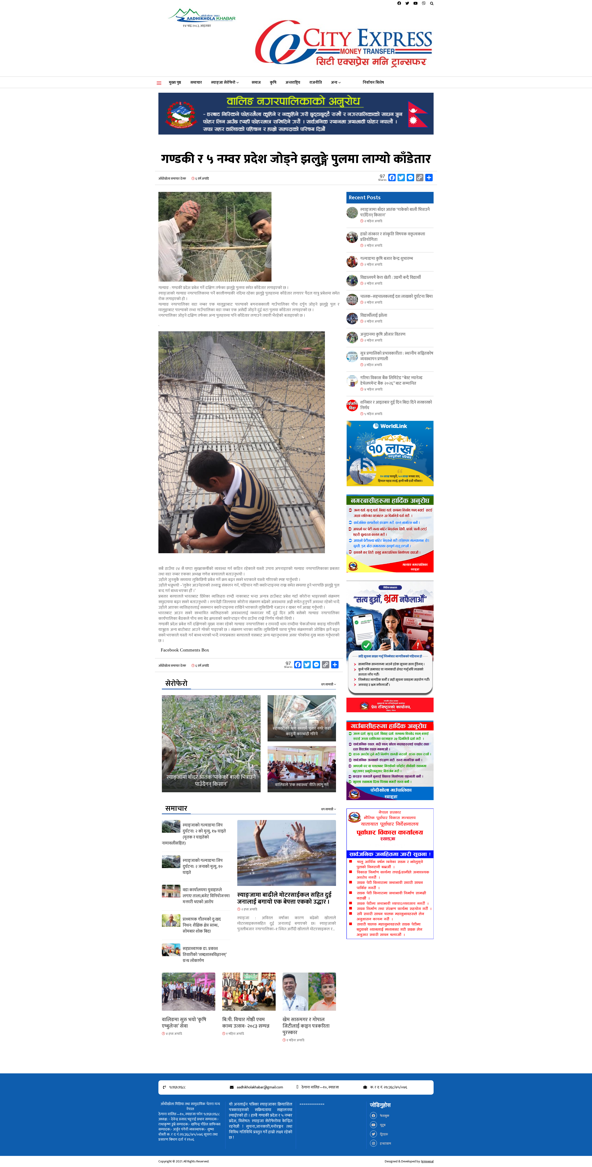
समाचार (196, 82)
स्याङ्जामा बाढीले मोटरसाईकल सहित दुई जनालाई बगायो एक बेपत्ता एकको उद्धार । (284, 898)
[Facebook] (399, 3)
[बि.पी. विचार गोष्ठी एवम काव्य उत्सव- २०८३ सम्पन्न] (249, 994)
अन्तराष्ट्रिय (293, 82)
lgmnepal (427, 1161)
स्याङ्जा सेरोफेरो (223, 82)
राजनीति (315, 82)
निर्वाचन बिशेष (373, 82)
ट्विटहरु (383, 1134)
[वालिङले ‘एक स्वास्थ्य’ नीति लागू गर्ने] (302, 769)
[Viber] (424, 3)
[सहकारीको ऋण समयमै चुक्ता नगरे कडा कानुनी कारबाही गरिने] (302, 718)
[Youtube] (415, 3)
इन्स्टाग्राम (385, 1143)
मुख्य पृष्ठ (175, 82)
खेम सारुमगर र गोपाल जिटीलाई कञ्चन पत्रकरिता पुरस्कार (306, 1026)
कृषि (273, 82)
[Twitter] (407, 3)
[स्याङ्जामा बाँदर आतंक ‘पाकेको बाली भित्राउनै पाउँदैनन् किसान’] (211, 743)
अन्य (334, 82)
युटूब (382, 1125)
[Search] (432, 3)
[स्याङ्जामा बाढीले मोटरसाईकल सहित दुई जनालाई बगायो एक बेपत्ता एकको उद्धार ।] (286, 856)
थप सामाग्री (327, 684)
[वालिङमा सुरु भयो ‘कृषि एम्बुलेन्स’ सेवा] (188, 994)
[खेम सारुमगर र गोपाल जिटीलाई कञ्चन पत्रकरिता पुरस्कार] (309, 994)
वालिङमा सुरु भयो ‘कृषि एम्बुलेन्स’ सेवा (184, 1022)
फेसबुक (384, 1115)
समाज (256, 82)
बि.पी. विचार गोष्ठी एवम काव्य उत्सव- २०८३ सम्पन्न (245, 1022)
